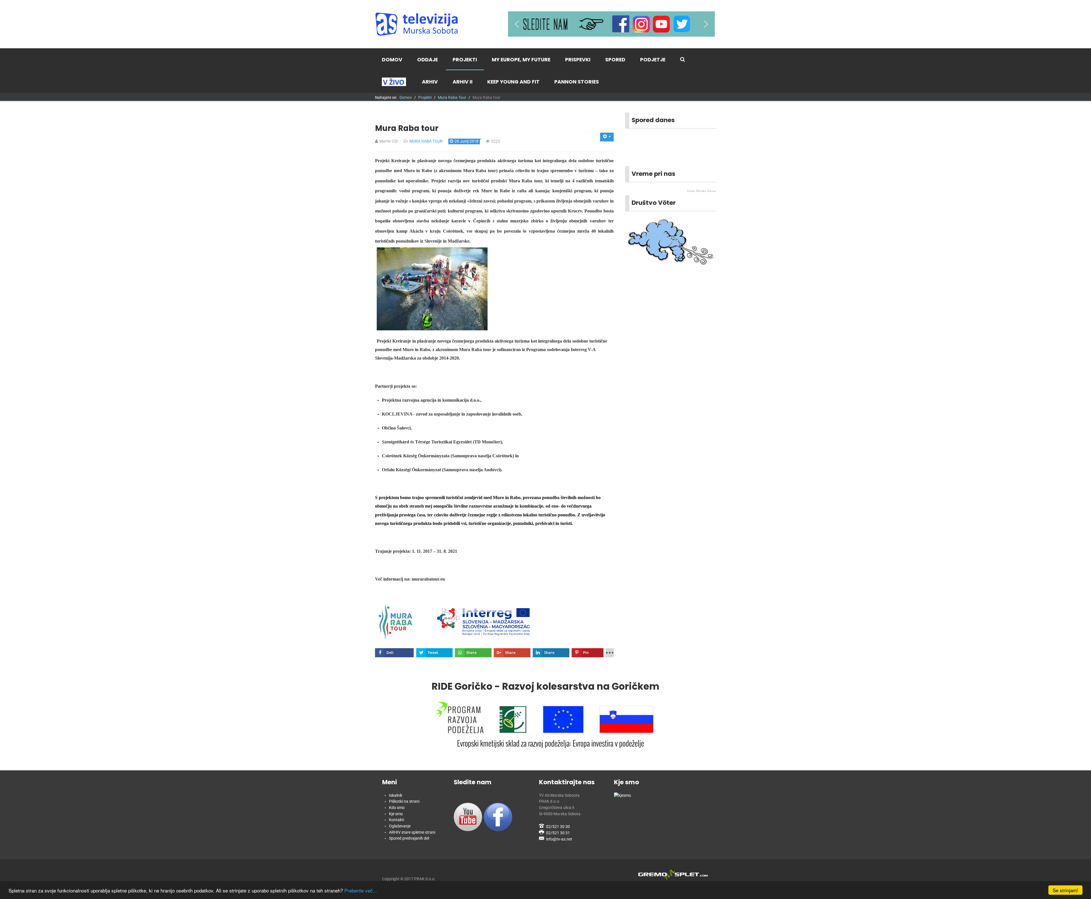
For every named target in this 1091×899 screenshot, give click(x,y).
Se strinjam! (1065, 890)
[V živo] (394, 82)
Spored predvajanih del (409, 838)
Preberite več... (360, 890)
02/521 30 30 (558, 826)
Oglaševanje (400, 826)
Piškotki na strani (404, 801)
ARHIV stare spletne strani (412, 832)
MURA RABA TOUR (426, 141)
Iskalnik (395, 795)
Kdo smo (397, 807)
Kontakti (396, 819)
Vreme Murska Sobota (701, 191)
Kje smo (396, 814)
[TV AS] (417, 24)
